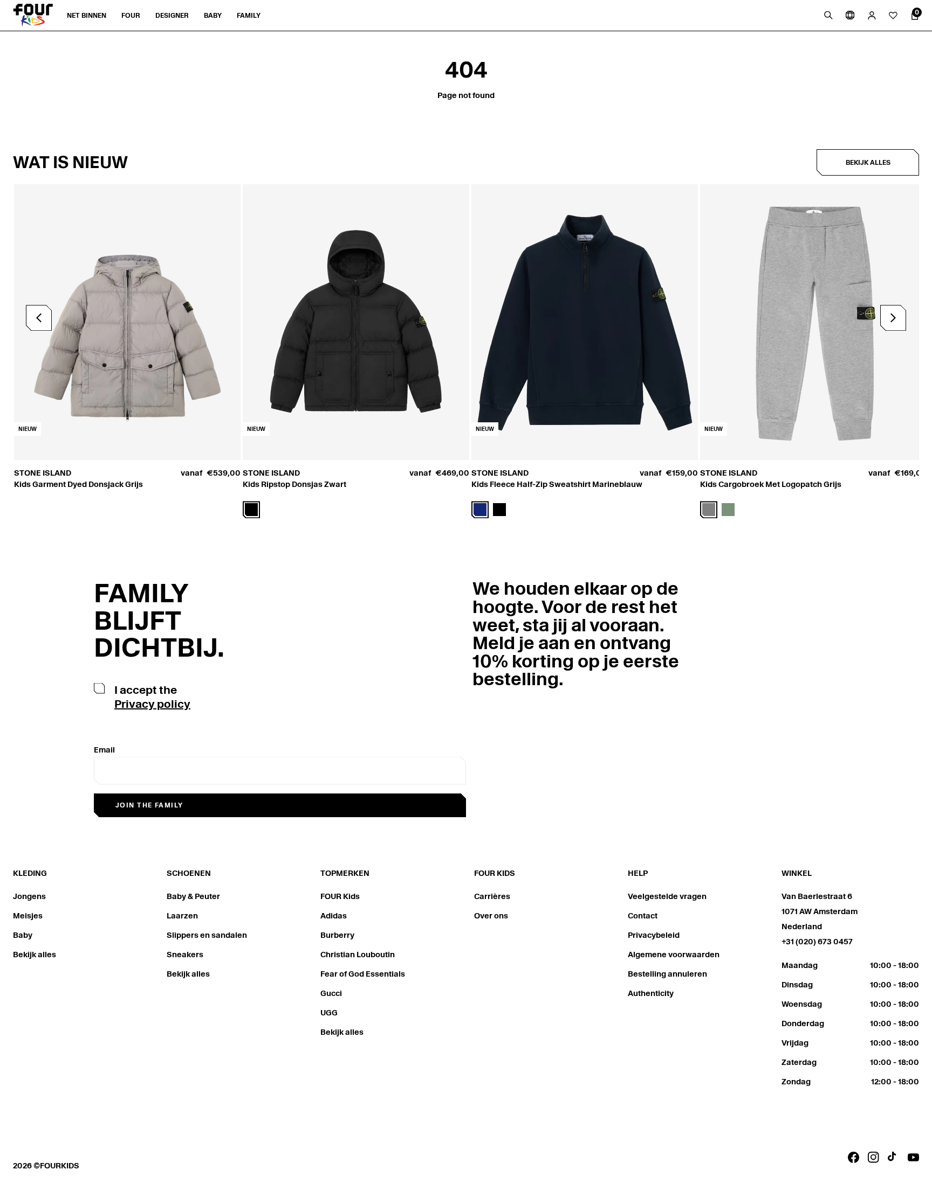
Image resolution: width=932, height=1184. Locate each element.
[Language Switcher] (850, 15)
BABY (213, 15)
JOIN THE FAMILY (149, 805)
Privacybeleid (654, 935)
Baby (22, 935)
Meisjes (28, 915)
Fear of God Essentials (362, 974)
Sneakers (185, 954)
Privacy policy (152, 704)
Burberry (337, 935)
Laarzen (182, 915)
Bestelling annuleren (667, 974)
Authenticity (651, 993)
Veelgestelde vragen (667, 896)
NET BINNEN (86, 15)
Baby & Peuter (193, 896)
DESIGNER (172, 15)
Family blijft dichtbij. (159, 620)
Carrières (492, 896)
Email (104, 750)
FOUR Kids (340, 896)
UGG (329, 1012)
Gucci (331, 993)
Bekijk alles (868, 162)
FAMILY (249, 15)
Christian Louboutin (357, 954)
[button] (893, 318)
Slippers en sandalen (207, 935)
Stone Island (42, 473)
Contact (642, 915)
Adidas (333, 915)
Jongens (29, 896)
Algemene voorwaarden (673, 954)
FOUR (130, 15)
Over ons (491, 915)
